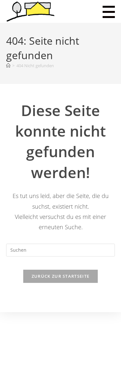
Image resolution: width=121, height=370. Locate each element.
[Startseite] (8, 65)
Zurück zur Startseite (60, 276)
